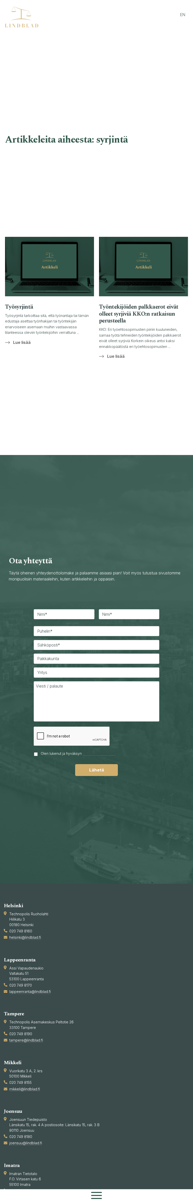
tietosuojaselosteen (99, 753)
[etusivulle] (24, 16)
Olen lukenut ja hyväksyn (78, 753)
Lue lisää (22, 342)
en (182, 14)
